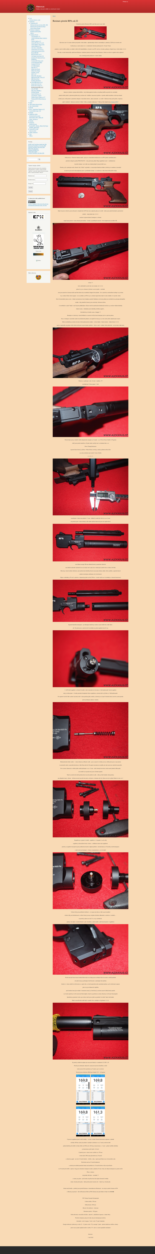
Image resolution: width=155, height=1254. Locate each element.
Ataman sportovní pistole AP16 (37, 51)
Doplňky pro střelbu (33, 114)
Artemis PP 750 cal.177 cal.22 (37, 43)
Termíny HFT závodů (33, 129)
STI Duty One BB (35, 92)
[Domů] (31, 8)
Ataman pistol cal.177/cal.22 (37, 49)
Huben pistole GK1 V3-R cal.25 (38, 77)
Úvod (30, 18)
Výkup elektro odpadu (32, 151)
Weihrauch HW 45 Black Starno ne (38, 99)
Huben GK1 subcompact (36, 75)
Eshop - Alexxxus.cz (33, 119)
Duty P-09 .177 (34, 67)
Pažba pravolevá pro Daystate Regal (37, 26)
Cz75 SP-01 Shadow (35, 66)
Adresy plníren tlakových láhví (35, 104)
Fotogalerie (31, 122)
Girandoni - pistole (35, 72)
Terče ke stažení (32, 131)
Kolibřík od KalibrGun (36, 80)
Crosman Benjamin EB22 (36, 62)
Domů (54, 16)
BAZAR (31, 107)
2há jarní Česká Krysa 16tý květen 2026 (36, 147)
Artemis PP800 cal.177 (36, 46)
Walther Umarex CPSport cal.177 (38, 97)
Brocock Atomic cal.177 (36, 54)
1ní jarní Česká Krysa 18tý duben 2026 (36, 153)
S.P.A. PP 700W (34, 89)
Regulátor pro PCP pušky (35, 31)
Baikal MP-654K (34, 53)
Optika (30, 102)
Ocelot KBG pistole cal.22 (36, 82)
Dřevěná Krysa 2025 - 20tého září (36, 117)
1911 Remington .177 (35, 36)
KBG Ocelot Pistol (35, 79)
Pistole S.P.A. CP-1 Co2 (36, 84)
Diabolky (31, 112)
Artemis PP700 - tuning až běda (37, 44)
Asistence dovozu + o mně (34, 20)
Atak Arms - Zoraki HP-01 (36, 47)
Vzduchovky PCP (34, 23)
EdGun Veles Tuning (35, 70)
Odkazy (31, 135)
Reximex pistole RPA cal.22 (37, 87)
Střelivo (32, 33)
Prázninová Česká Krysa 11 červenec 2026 (37, 146)
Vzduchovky (31, 21)
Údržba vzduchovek (33, 132)
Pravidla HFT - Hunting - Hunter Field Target (38, 126)
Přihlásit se (125, 1)
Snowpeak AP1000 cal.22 (33, 150)
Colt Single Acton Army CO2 (37, 56)
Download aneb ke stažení (34, 116)
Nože (30, 134)
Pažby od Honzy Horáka (35, 28)
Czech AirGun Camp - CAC (35, 111)
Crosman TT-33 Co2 (35, 64)
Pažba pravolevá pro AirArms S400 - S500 (39, 25)
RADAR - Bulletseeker (34, 127)
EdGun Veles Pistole (35, 69)
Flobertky (31, 121)
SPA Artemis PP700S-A (36, 90)
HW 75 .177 (33, 74)
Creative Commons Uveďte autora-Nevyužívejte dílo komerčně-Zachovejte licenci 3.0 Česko (38, 204)
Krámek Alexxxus (33, 124)
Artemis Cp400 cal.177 (36, 41)
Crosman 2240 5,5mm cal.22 (37, 61)
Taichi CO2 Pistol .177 (36, 94)
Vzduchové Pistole (34, 34)
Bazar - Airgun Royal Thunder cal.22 (37, 109)
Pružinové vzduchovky (35, 30)
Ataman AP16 (114, 102)
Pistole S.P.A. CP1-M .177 (36, 85)
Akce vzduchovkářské (33, 106)
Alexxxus (40, 6)
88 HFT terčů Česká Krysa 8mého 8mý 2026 (37, 144)
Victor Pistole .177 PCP (36, 95)
